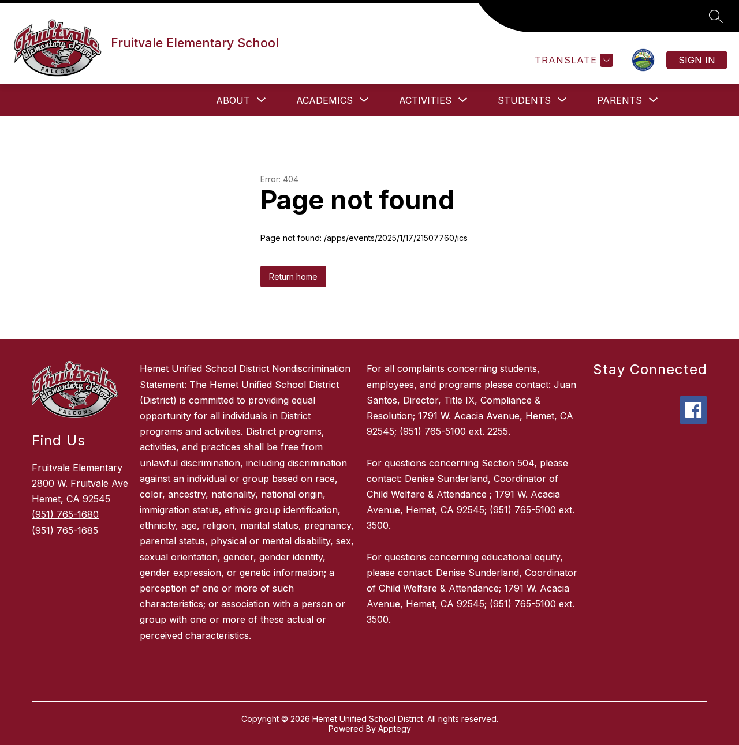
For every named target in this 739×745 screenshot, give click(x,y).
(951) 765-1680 (65, 514)
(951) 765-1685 (65, 530)
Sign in (696, 60)
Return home (293, 276)
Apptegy (394, 728)
